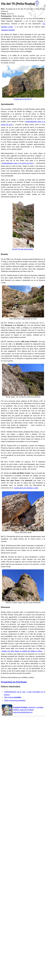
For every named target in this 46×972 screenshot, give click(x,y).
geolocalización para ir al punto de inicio (17, 163)
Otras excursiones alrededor (15, 700)
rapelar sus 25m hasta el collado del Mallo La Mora (21, 651)
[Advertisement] (23, 821)
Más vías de (12, 697)
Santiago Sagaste (8, 30)
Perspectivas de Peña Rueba (14, 682)
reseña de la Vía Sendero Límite (26, 488)
